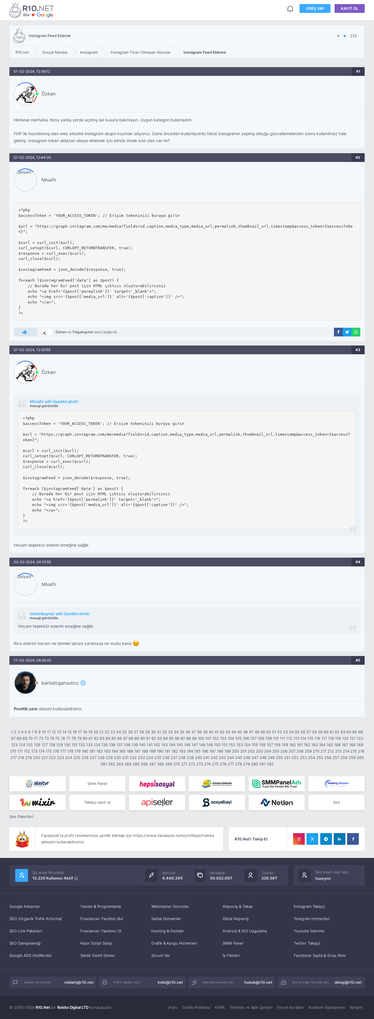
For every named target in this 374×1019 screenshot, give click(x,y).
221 (44, 757)
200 (235, 751)
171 (20, 751)
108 (261, 738)
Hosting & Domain (167, 931)
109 (268, 738)
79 (79, 738)
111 (282, 738)
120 (345, 738)
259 (352, 757)
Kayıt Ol (349, 8)
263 (119, 764)
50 (268, 732)
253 (303, 757)
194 (190, 751)
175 (49, 751)
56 (303, 732)
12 (54, 732)
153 (239, 744)
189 (152, 751)
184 (115, 751)
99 (194, 738)
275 (215, 764)
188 (145, 751)
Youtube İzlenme (309, 931)
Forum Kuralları (290, 1007)
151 (225, 744)
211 (323, 751)
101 (208, 738)
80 (85, 738)
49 (262, 732)
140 (142, 744)
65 (354, 732)
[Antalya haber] (217, 783)
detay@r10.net (348, 982)
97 (183, 738)
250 (279, 757)
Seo (336, 802)
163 (314, 744)
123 (14, 744)
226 (85, 757)
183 (107, 751)
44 (233, 732)
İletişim (356, 1007)
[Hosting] (37, 783)
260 (360, 757)
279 (246, 764)
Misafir (48, 180)
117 (324, 738)
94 (165, 738)
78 (74, 738)
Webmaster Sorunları (170, 906)
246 (246, 757)
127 (44, 744)
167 (345, 744)
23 (112, 732)
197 (212, 751)
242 (214, 757)
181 (92, 751)
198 (220, 751)
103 (223, 738)
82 (96, 738)
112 (289, 738)
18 (85, 732)
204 (267, 751)
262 (111, 764)
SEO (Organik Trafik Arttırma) (35, 918)
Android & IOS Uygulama (245, 931)
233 (141, 757)
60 (326, 732)
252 (295, 757)
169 (360, 744)
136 (112, 744)
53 (285, 732)
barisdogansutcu (59, 683)
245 (238, 757)
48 (256, 732)
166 (337, 744)
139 (134, 744)
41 (216, 732)
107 (253, 738)
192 (175, 751)
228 (101, 757)
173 (34, 751)
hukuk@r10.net (258, 982)
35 (182, 732)
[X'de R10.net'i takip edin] (312, 839)
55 (297, 732)
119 (338, 738)
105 (238, 738)
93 (159, 738)
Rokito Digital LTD (73, 1007)
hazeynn (323, 878)
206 (284, 751)
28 (141, 732)
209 (308, 751)
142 (157, 744)
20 (96, 732)
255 (319, 757)
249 (271, 757)
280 (254, 764)
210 (316, 751)
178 (70, 751)
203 (259, 751)
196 (205, 751)
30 (153, 732)
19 (90, 732)
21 (101, 732)
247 (255, 757)
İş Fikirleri (231, 955)
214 (346, 751)
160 (292, 744)
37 (193, 732)
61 (332, 732)
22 (107, 732)
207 (292, 751)
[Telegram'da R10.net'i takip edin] (326, 839)
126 (37, 744)
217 (14, 757)
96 (177, 738)
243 (222, 757)
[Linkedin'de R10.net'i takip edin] (339, 839)
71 (36, 738)
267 (152, 764)
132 (82, 744)
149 (210, 744)
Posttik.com (26, 708)
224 (68, 757)
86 (119, 738)
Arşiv (172, 1007)
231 (125, 757)
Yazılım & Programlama (100, 906)
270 (176, 764)
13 (59, 732)
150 (217, 744)
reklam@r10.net (79, 982)
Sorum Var (160, 955)
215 (353, 751)
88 (131, 738)
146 (187, 744)
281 (262, 764)
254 (311, 757)
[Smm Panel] (157, 783)
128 (52, 744)
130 (67, 744)
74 (52, 738)
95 (171, 738)
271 (184, 764)
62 (337, 732)
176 (56, 751)
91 (148, 738)
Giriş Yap (315, 8)
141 (150, 744)
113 (296, 738)
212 (331, 751)
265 (136, 764)
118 (331, 738)
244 (230, 757)
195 (197, 751)
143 (164, 744)
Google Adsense (24, 906)
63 (343, 732)
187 (137, 751)
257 (336, 757)
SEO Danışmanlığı (25, 943)
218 (21, 757)
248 (262, 757)
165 (330, 744)
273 (199, 764)
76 (63, 738)
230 (117, 757)
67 (13, 738)
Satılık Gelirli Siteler (97, 955)
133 (89, 744)
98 (188, 738)
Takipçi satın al (97, 802)
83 (102, 738)
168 (352, 744)
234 (149, 757)
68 (19, 738)
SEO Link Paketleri (25, 931)
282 (270, 764)
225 (76, 757)
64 (349, 732)
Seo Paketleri (21, 816)
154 (247, 744)
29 (147, 732)
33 (170, 732)
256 (327, 757)
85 (113, 738)
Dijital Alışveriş (236, 918)
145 (179, 744)
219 (28, 757)
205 (275, 751)
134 (97, 744)
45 (239, 732)
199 (227, 751)
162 (307, 744)
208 (300, 751)
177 (63, 751)
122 (360, 738)
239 (190, 757)
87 (125, 738)
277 (231, 764)
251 (287, 757)
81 (91, 738)
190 (160, 751)
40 (211, 732)
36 (188, 732)
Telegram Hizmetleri (312, 918)
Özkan (48, 94)
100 (201, 738)
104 (231, 738)
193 (182, 751)
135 (104, 744)
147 (195, 744)
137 (120, 744)
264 (127, 764)
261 (104, 764)
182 (99, 751)
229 (109, 757)
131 (74, 744)
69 (24, 738)
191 (167, 751)
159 (285, 744)
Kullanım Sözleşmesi (327, 1007)
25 (124, 732)
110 (276, 738)
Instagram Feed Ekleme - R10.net (32, 10)
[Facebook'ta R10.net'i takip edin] (353, 839)
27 (136, 732)
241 (206, 757)
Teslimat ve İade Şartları (250, 1007)
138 (127, 744)
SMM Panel (233, 943)
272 (191, 764)
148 (202, 744)
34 (176, 732)
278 (238, 764)
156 (262, 744)
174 (41, 751)
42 (222, 732)
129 (59, 744)
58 (314, 732)
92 (153, 738)
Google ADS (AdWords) (30, 955)
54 (291, 732)
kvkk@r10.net (170, 982)
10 (44, 732)
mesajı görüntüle (44, 406)
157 (270, 744)
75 (57, 738)
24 (118, 732)
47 (251, 732)
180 (85, 751)
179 (78, 751)
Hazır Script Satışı (96, 943)
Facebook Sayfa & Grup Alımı (320, 955)
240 (198, 757)
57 (309, 732)
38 (199, 732)
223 (60, 757)
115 (310, 738)
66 (360, 732)
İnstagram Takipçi (309, 906)
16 (75, 732)
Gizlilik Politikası (196, 1007)
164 (322, 744)
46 (245, 732)
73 (46, 738)
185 (122, 751)
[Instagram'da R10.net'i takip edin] (299, 839)
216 (361, 751)
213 (338, 751)
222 (52, 757)
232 (133, 757)
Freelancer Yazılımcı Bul (101, 918)
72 (41, 738)
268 (160, 764)
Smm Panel (97, 783)
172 (27, 751)
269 (168, 764)
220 (36, 757)
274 (207, 764)
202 (251, 751)
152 (232, 744)
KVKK (220, 1007)
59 (320, 732)
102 (215, 738)
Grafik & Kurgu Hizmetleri (174, 943)
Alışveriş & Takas (238, 906)
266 (144, 764)
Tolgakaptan (83, 332)
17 (80, 732)
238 (182, 757)
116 (317, 738)
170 (13, 751)
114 (303, 738)
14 (64, 732)
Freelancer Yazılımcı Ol (100, 931)
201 (243, 751)
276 (223, 764)
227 (93, 757)
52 (279, 732)
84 (107, 738)
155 (255, 744)
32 (164, 732)
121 (353, 738)
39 (205, 732)
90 (142, 738)
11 (49, 732)
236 (165, 757)
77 (68, 738)
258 (343, 757)
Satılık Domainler (166, 918)
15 (69, 732)
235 (157, 757)
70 (30, 738)
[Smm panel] (277, 783)
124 (22, 744)
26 (130, 732)
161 (300, 744)
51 (274, 732)
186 (130, 751)
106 (246, 738)
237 (174, 757)
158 (277, 744)
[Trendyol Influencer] (37, 802)
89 (136, 738)
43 (228, 732)
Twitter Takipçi (307, 943)
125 (29, 744)
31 (159, 732)
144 (172, 744)
